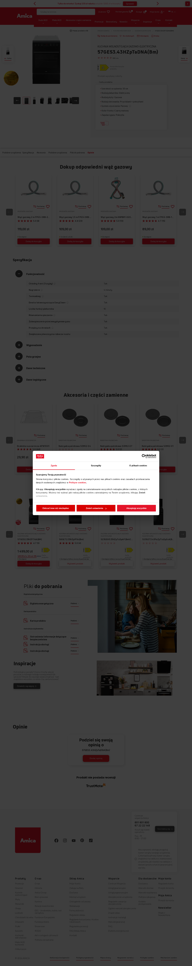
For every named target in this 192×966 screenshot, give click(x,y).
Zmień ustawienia (94, 508)
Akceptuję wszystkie (136, 508)
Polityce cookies (77, 482)
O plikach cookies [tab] (138, 465)
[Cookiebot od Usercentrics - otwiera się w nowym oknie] (144, 456)
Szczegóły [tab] (96, 465)
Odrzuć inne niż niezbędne (55, 508)
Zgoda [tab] (54, 465)
